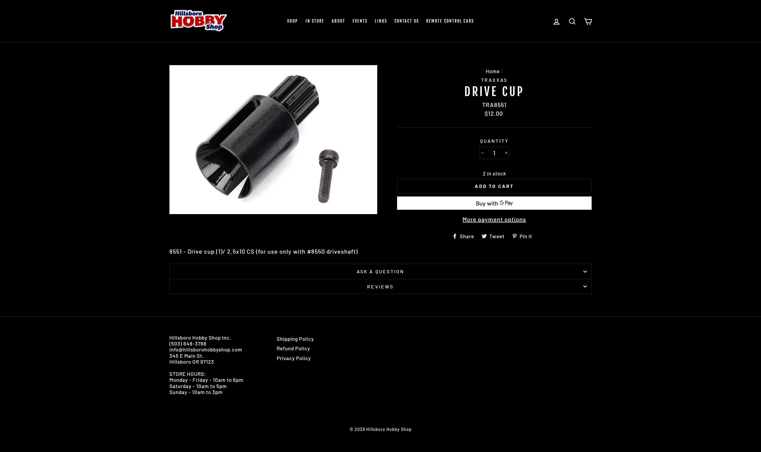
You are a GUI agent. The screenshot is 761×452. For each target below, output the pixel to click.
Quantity (494, 141)
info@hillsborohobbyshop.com (205, 349)
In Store (315, 20)
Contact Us (406, 20)
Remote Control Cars (450, 20)
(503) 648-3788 (188, 343)
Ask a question (381, 271)
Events (360, 20)
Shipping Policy (295, 339)
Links (381, 20)
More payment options (494, 219)
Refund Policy (293, 348)
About (338, 20)
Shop (292, 20)
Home (493, 71)
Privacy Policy (294, 358)
